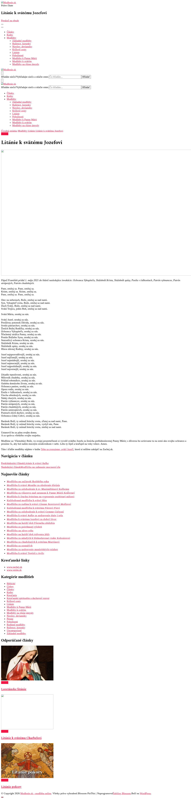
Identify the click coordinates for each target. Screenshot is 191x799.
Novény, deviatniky (22, 46)
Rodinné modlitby (16, 624)
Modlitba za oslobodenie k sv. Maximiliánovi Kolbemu (38, 489)
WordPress (145, 793)
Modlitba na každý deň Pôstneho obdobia (31, 523)
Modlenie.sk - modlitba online (35, 793)
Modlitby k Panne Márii (24, 58)
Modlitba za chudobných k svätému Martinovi (33, 542)
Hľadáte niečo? (8, 76)
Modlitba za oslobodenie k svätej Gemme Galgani (35, 512)
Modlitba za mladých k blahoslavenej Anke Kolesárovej (38, 538)
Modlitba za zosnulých (19, 546)
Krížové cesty (19, 49)
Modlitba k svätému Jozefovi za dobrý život (31, 519)
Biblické (11, 583)
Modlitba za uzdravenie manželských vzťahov (32, 549)
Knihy (10, 34)
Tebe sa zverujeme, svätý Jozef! (57, 449)
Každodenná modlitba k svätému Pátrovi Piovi (33, 508)
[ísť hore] (2, 797)
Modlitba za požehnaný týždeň (24, 527)
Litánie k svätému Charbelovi (21, 738)
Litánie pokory (11, 787)
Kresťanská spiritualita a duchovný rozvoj (28, 598)
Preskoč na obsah (10, 20)
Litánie (15, 52)
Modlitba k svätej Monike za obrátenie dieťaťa (33, 485)
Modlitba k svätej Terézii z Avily (25, 553)
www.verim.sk (14, 570)
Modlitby (11, 37)
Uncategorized (14, 630)
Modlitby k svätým (22, 61)
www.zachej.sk (14, 567)
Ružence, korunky (21, 43)
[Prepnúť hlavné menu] (2, 24)
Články (10, 31)
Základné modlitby (21, 40)
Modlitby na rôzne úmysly (25, 64)
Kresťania (12, 595)
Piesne (10, 618)
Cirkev (10, 586)
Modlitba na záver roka (20, 530)
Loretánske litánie (13, 689)
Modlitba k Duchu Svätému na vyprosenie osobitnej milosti (40, 497)
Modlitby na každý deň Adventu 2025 (28, 534)
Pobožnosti (17, 55)
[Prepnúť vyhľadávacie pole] (2, 73)
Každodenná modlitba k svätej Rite (27, 500)
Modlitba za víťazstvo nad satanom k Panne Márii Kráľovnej (41, 493)
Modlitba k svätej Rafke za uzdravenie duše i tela (35, 515)
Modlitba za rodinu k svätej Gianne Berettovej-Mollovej (39, 504)
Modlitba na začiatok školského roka (28, 481)
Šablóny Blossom (122, 793)
